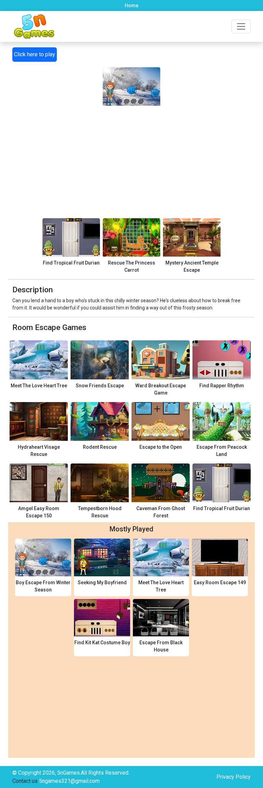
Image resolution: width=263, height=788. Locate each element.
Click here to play (34, 54)
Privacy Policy (233, 777)
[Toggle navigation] (241, 26)
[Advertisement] (131, 154)
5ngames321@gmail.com (69, 781)
